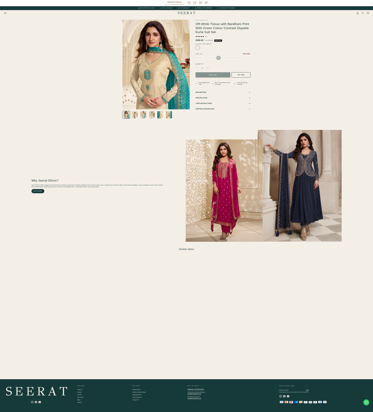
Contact (79, 392)
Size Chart (80, 397)
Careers (79, 394)
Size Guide (246, 54)
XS (198, 57)
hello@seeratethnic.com (194, 393)
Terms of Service (137, 397)
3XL (230, 57)
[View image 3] (143, 115)
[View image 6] (169, 115)
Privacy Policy (136, 389)
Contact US (135, 400)
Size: (199, 54)
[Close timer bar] (371, 3)
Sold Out (213, 75)
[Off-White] (198, 48)
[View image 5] (160, 115)
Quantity (200, 64)
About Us (79, 389)
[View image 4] (152, 115)
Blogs (79, 400)
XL (219, 57)
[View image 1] (126, 115)
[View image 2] (135, 115)
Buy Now (241, 75)
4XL (237, 57)
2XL (224, 57)
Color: (203, 44)
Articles (79, 402)
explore (38, 191)
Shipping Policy (136, 394)
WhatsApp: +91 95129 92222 (196, 389)
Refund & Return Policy (139, 392)
